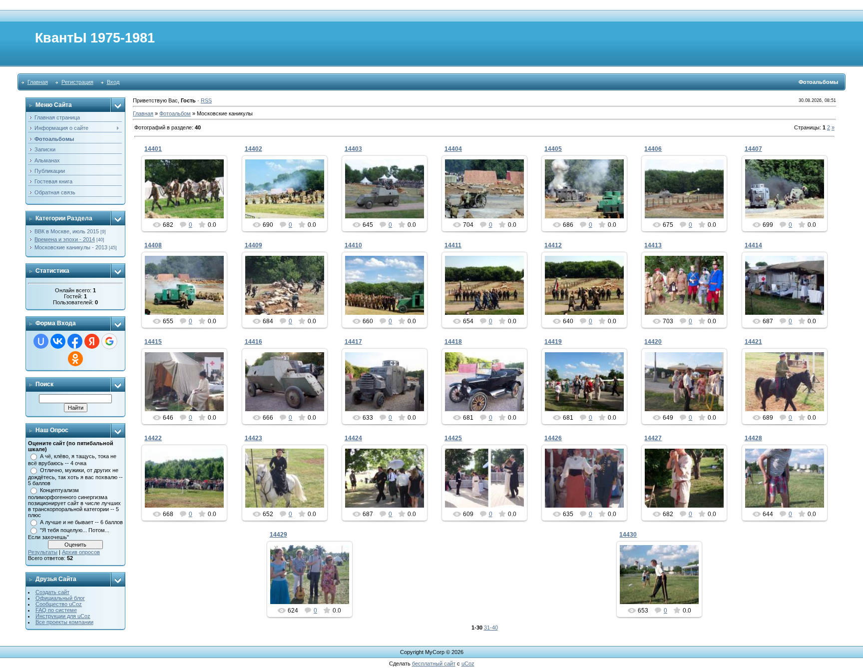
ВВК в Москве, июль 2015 (66, 231)
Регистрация (77, 82)
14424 (353, 438)
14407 (753, 148)
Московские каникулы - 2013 (70, 247)
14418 (453, 341)
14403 (353, 148)
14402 (253, 148)
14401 (153, 148)
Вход (113, 82)
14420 (653, 341)
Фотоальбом (175, 113)
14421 (753, 341)
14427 (653, 438)
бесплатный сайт (433, 664)
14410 (353, 245)
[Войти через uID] (40, 341)
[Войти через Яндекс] (91, 341)
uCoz (467, 664)
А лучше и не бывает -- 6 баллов (81, 522)
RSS (206, 100)
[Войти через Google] (109, 341)
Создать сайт (52, 592)
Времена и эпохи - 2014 (64, 239)
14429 (278, 534)
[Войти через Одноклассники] (75, 358)
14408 (153, 245)
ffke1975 (189, 207)
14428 (753, 438)
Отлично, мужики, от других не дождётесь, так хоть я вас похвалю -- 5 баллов (75, 476)
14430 (628, 534)
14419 (553, 341)
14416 (253, 341)
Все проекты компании (64, 622)
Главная (37, 82)
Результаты (42, 552)
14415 (153, 341)
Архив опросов (81, 552)
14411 (452, 245)
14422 (153, 438)
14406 (653, 148)
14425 (453, 438)
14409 (253, 245)
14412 (553, 245)
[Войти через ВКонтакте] (57, 341)
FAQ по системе (56, 610)
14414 (753, 245)
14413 (653, 245)
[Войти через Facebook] (74, 341)
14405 (553, 148)
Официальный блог (60, 598)
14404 (453, 148)
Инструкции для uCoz (62, 616)
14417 (353, 341)
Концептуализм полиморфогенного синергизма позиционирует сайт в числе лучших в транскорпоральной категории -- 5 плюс (74, 502)
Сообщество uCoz (58, 604)
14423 (253, 438)
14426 (553, 438)
